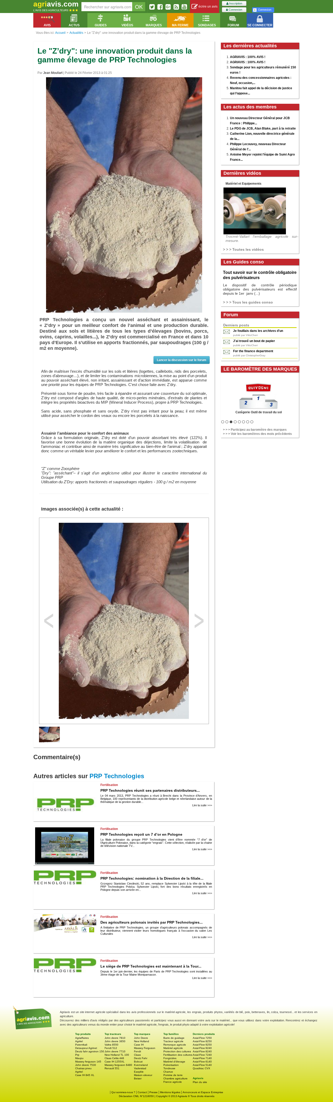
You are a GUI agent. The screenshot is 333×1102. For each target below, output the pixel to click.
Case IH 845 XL (84, 1075)
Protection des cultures (177, 1051)
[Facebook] (160, 7)
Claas (137, 1054)
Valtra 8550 (111, 1044)
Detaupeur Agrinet (86, 1048)
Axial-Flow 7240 (202, 1054)
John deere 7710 (115, 1051)
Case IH (139, 1044)
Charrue (168, 1071)
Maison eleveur (143, 1075)
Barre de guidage (173, 1037)
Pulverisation (171, 1065)
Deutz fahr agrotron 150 (89, 1051)
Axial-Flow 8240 (202, 1051)
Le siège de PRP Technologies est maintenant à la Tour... (150, 966)
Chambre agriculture (175, 1078)
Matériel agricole (173, 1048)
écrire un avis (207, 6)
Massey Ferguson (144, 1048)
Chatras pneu (83, 1068)
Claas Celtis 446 (114, 1058)
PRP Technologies (116, 775)
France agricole (172, 1081)
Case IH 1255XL (115, 1061)
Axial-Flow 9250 (202, 1044)
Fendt (137, 1051)
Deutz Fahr (140, 1058)
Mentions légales (170, 1092)
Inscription (235, 3)
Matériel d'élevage (174, 1061)
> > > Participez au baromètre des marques (255, 429)
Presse (153, 1092)
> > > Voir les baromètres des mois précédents (257, 434)
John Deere (141, 1037)
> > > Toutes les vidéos (243, 249)
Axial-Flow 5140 (202, 1065)
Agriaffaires (82, 1037)
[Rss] (176, 7)
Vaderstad (140, 1068)
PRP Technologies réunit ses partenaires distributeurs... (150, 790)
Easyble (139, 1071)
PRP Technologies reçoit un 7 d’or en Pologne (141, 834)
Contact (142, 1092)
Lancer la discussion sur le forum (181, 360)
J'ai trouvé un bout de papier (254, 341)
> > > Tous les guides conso (248, 302)
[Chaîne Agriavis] (184, 7)
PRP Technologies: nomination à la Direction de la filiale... (151, 878)
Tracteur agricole (173, 1041)
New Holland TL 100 (117, 1054)
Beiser (138, 1078)
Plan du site (200, 1082)
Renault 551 (112, 1068)
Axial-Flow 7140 (202, 1058)
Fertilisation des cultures (177, 1054)
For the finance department (253, 351)
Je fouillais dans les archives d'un (258, 331)
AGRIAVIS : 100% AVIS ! (247, 57)
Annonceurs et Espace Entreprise (203, 1092)
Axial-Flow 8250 (202, 1041)
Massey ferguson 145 (88, 1061)
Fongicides (169, 1058)
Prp (77, 1054)
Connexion (235, 9)
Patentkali (81, 1044)
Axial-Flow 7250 (202, 1037)
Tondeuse (169, 1068)
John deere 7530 (85, 1065)
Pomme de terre (173, 1075)
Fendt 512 (111, 1048)
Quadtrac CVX (201, 1068)
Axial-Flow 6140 (202, 1061)
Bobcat (138, 1061)
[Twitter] (152, 7)
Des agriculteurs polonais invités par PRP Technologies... (151, 922)
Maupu (79, 1058)
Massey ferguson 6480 (118, 1065)
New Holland (141, 1041)
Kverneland (141, 1065)
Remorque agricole (174, 1044)
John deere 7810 (115, 1037)
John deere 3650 (115, 1041)
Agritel (79, 1041)
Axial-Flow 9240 (202, 1048)
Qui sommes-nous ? (123, 1092)
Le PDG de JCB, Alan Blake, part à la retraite (263, 128)
